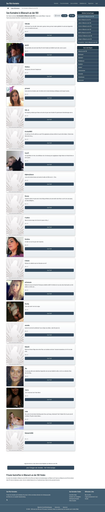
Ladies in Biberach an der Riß (84, 23)
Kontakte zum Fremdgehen (75, 497)
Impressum (65, 507)
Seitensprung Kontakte (74, 498)
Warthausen (80, 54)
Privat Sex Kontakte (64, 3)
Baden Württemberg (15, 8)
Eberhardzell (81, 80)
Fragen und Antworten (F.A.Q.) (91, 497)
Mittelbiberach (81, 61)
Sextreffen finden (73, 495)
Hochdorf (80, 67)
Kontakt (86, 498)
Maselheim (80, 64)
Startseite (56, 3)
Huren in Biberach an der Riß (84, 19)
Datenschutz (57, 507)
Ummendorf (80, 57)
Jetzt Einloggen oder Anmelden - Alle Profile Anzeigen (40, 468)
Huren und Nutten (74, 3)
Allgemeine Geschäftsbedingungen (45, 507)
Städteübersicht (83, 3)
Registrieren (90, 3)
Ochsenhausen (81, 77)
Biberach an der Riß (82, 51)
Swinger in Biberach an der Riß (85, 39)
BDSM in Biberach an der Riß (84, 32)
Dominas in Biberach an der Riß (85, 36)
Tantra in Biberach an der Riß (84, 29)
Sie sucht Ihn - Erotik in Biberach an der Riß (87, 42)
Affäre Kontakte (72, 500)
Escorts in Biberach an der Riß (84, 26)
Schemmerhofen (81, 70)
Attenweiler (80, 74)
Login (96, 3)
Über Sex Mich (88, 495)
